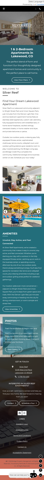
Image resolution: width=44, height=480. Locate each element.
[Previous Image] (5, 211)
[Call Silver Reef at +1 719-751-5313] (40, 9)
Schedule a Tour (28, 403)
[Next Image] (38, 211)
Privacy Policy (22, 441)
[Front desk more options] (40, 475)
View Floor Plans (21, 80)
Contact (10, 403)
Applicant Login (22, 430)
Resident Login (22, 424)
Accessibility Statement (22, 452)
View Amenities (11, 309)
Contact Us (22, 447)
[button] (36, 9)
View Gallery (13, 349)
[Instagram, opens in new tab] (24, 413)
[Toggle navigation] (4, 9)
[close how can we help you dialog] (28, 475)
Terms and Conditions (22, 435)
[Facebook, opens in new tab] (20, 413)
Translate (40, 4)
